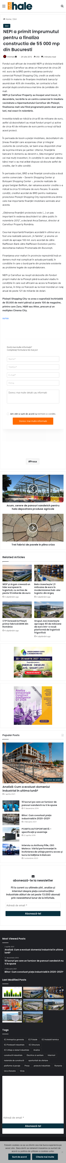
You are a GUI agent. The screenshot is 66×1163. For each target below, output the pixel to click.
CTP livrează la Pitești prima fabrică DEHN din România (15, 623)
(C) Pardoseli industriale (14, 1045)
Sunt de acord (19, 1156)
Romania (58, 1065)
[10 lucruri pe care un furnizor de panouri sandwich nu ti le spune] (10, 806)
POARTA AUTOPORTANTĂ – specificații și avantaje (36, 830)
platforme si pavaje (12, 1065)
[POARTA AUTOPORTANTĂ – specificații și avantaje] (10, 834)
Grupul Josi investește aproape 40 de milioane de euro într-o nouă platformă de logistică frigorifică (47, 626)
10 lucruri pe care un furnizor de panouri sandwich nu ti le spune (39, 803)
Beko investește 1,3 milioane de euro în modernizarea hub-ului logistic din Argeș (47, 589)
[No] (62, 1152)
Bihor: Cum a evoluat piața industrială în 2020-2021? (36, 817)
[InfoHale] (20, 6)
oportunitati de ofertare (38, 1060)
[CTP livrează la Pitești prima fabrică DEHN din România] (17, 610)
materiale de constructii (14, 1060)
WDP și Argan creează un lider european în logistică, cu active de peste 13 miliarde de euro (16, 589)
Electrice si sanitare (35, 1055)
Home (8, 19)
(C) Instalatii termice (50, 1039)
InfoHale (10, 57)
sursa (5, 318)
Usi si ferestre (10, 1071)
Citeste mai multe (45, 1156)
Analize (36, 1050)
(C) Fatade (32, 1039)
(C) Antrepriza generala (14, 1039)
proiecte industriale (42, 1065)
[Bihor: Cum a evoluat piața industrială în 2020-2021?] (10, 819)
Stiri (15, 19)
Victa (22, 1071)
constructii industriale (13, 1055)
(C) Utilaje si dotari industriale (16, 1050)
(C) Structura (34, 1045)
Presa (33, 461)
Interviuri (51, 1055)
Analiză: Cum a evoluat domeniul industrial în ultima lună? (26, 789)
